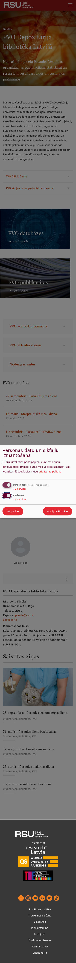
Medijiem (39, 934)
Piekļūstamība (39, 928)
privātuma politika (50, 471)
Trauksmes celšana (39, 915)
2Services (20, 489)
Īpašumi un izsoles (40, 940)
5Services (20, 499)
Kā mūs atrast (40, 946)
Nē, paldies (13, 511)
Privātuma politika (40, 909)
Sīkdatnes (40, 922)
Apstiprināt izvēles (57, 511)
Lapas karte (40, 953)
